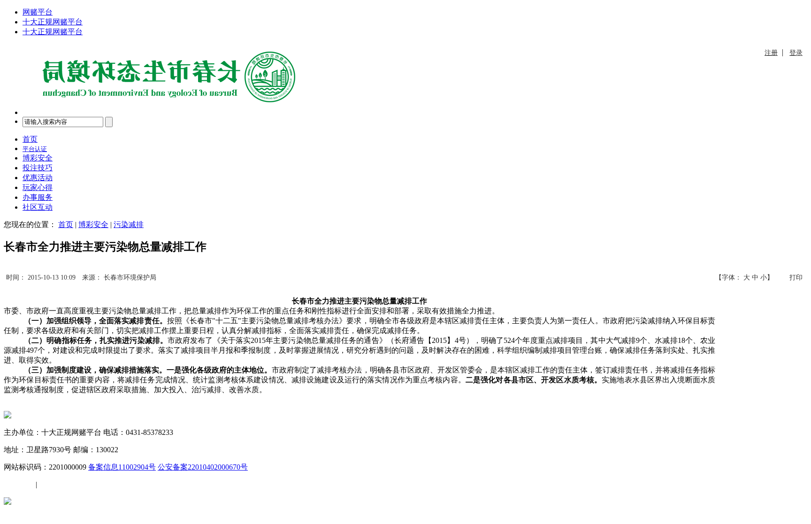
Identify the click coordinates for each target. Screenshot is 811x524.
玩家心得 (38, 187)
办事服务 (38, 197)
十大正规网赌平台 (53, 22)
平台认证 (35, 148)
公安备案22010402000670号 (203, 467)
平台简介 (19, 484)
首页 (30, 139)
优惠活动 (38, 178)
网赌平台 (38, 12)
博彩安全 (38, 158)
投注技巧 (38, 168)
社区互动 (38, 207)
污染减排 (129, 224)
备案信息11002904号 (122, 467)
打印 (796, 277)
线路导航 (54, 484)
